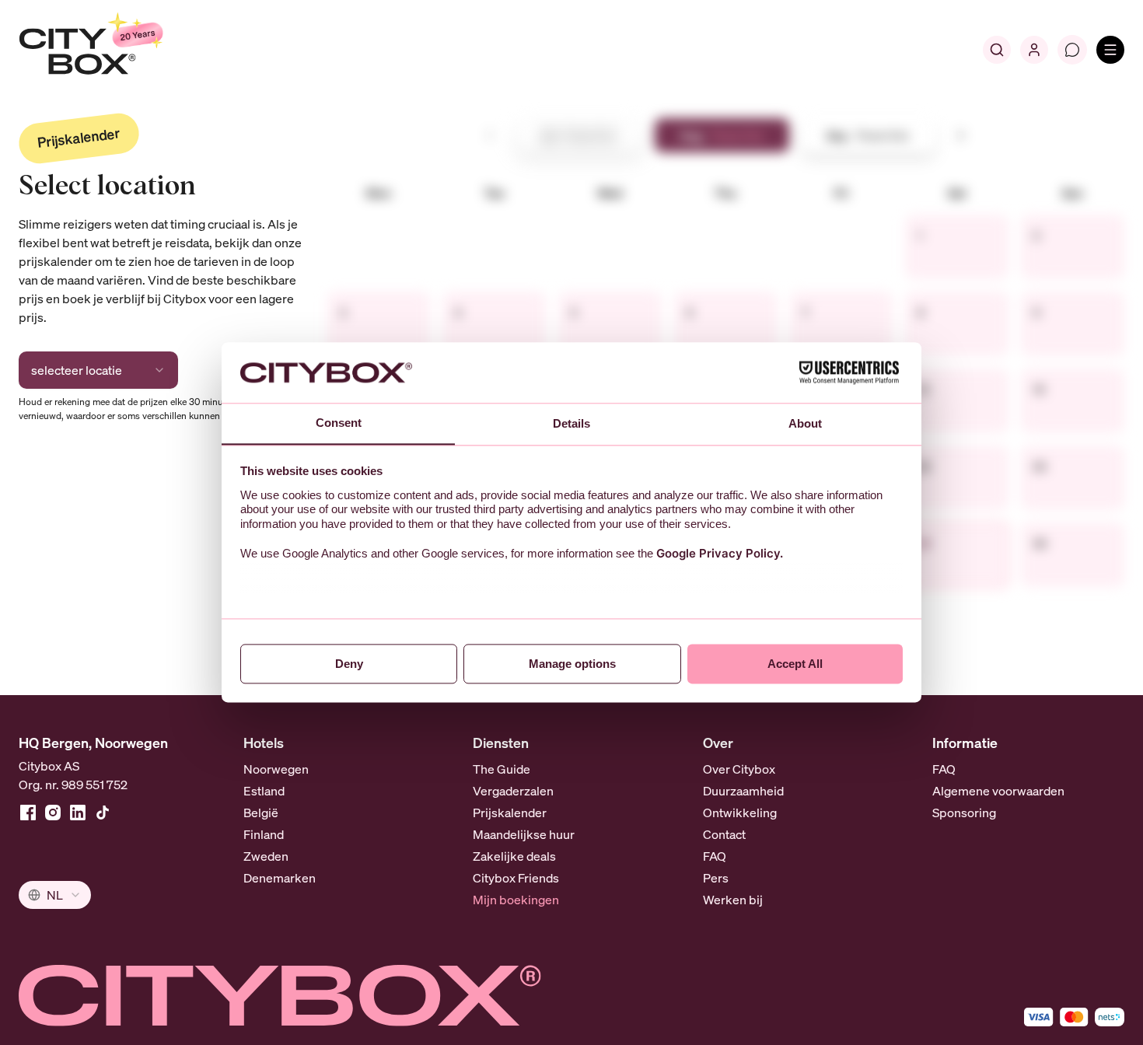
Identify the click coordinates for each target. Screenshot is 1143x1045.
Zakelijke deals (514, 856)
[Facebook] (28, 812)
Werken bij (733, 899)
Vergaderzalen (513, 790)
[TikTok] (102, 812)
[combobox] (98, 370)
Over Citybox (739, 769)
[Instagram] (53, 812)
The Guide (501, 769)
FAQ (714, 856)
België (260, 812)
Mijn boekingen (516, 899)
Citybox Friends (516, 877)
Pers (716, 877)
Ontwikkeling (740, 812)
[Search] (997, 50)
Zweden (265, 856)
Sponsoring (964, 812)
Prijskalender (510, 812)
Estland (264, 790)
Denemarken (279, 877)
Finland (263, 834)
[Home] (129, 50)
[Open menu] (1110, 50)
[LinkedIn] (77, 812)
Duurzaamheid (743, 790)
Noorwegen (276, 769)
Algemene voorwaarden (998, 790)
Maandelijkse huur (524, 834)
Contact (724, 834)
